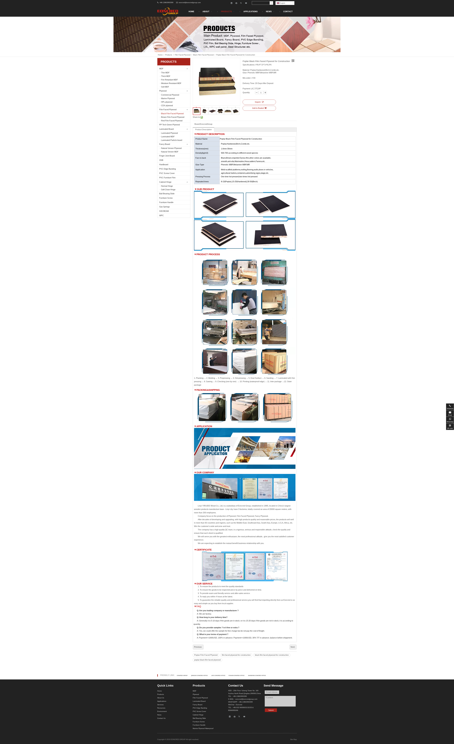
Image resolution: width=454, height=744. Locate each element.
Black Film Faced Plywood (172, 114)
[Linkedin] (231, 3)
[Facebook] (236, 3)
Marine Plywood (168, 98)
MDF (161, 69)
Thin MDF (165, 73)
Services (160, 705)
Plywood (163, 91)
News (159, 715)
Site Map (293, 739)
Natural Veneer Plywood (171, 148)
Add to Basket (258, 108)
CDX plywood (167, 106)
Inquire (258, 102)
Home (159, 691)
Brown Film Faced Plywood (172, 117)
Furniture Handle (166, 202)
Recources (161, 708)
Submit (271, 710)
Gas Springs (164, 207)
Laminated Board (166, 129)
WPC (161, 215)
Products (160, 694)
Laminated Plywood (169, 133)
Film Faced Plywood (168, 110)
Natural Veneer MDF (169, 152)
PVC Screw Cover (167, 173)
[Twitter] (241, 3)
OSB (161, 160)
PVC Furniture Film (167, 178)
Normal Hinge (167, 186)
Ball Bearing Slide (167, 194)
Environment (162, 711)
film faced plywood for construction (236, 655)
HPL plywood (166, 102)
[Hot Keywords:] (271, 3)
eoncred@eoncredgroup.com (190, 2)
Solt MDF (165, 87)
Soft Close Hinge (168, 190)
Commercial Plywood (170, 95)
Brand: (197, 124)
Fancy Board (164, 144)
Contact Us (161, 718)
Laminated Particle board (171, 140)
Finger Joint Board (167, 156)
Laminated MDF (168, 137)
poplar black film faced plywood (207, 660)
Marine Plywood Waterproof (203, 728)
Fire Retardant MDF (169, 80)
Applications (161, 701)
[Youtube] (246, 3)
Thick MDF (165, 76)
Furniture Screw (166, 198)
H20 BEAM (164, 211)
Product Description (203, 130)
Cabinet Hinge (165, 182)
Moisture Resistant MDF (171, 83)
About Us (160, 698)
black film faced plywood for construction (272, 655)
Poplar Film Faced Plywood (206, 655)
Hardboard (163, 165)
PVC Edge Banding (167, 169)
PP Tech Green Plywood (169, 125)
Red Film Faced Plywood (171, 121)
